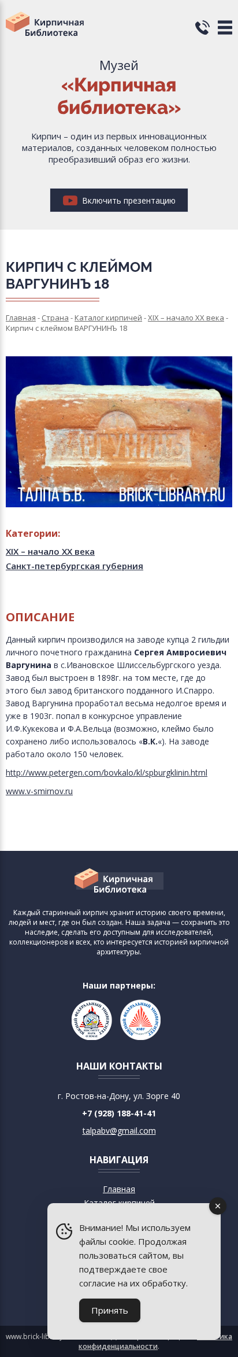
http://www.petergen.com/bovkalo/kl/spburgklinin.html (106, 772)
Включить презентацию (128, 200)
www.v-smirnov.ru (39, 791)
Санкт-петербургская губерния (74, 565)
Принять (109, 1310)
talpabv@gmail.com (119, 1130)
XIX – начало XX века (50, 551)
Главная (119, 1188)
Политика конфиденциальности (155, 1341)
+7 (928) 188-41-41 (119, 1113)
